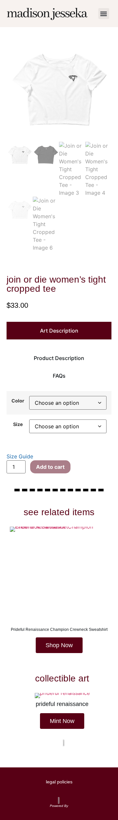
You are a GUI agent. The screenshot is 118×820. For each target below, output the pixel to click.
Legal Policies (59, 781)
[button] (103, 13)
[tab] (59, 330)
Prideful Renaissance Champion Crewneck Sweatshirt (59, 629)
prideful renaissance (62, 704)
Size (18, 424)
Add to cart (50, 467)
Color (17, 401)
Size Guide (20, 456)
